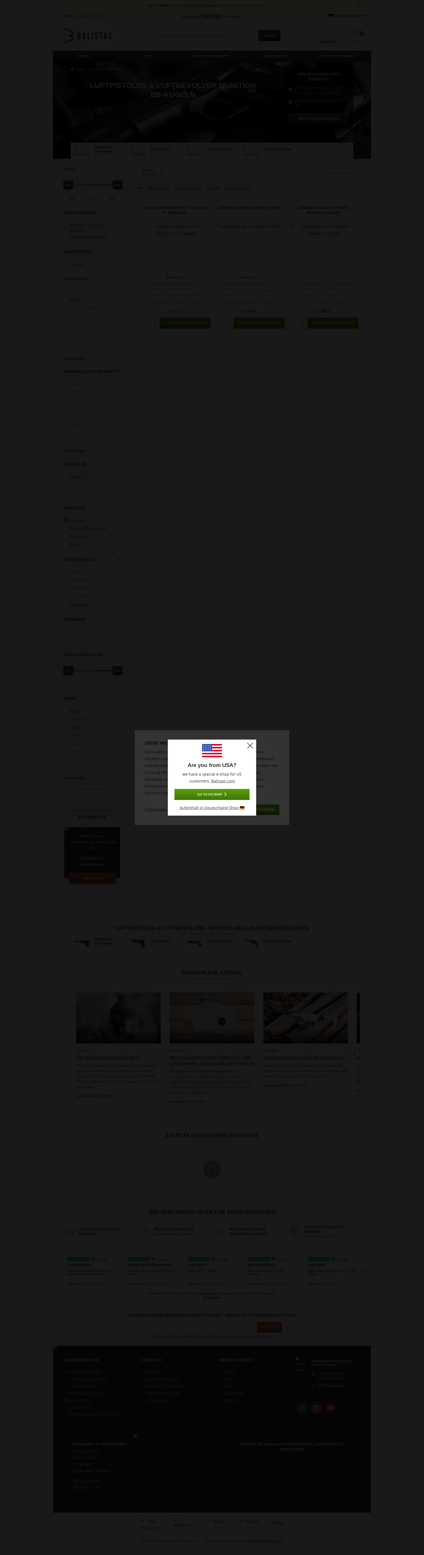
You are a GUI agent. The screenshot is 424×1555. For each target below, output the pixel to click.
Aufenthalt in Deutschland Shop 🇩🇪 (212, 807)
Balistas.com (223, 781)
